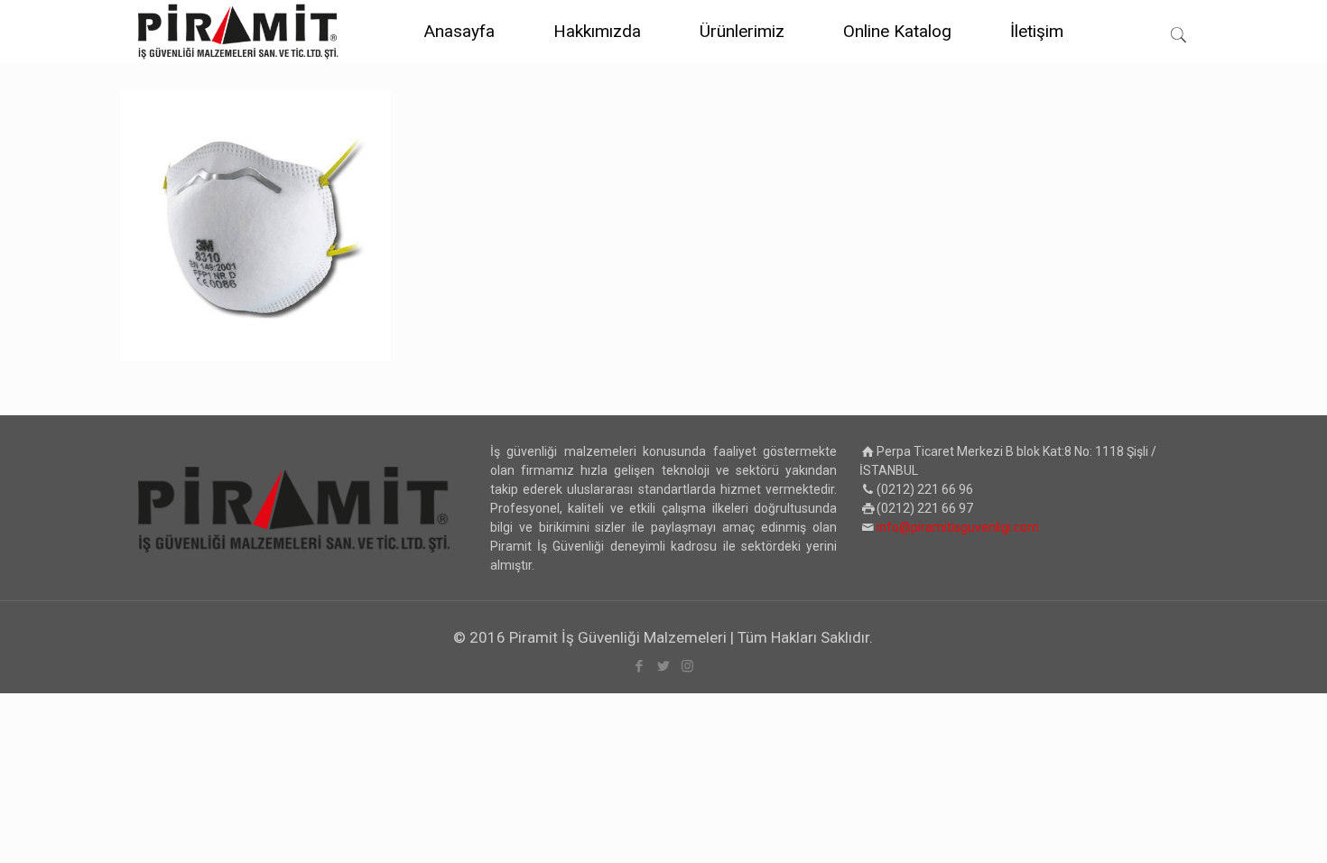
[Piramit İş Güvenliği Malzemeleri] (238, 31)
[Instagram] (687, 666)
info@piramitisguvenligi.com (958, 527)
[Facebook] (638, 666)
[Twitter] (663, 666)
